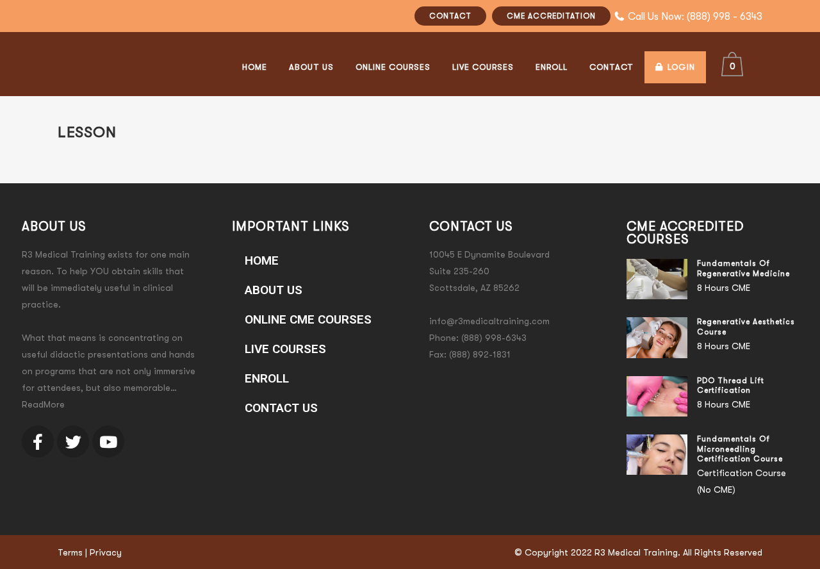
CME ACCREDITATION (551, 16)
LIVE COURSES (285, 349)
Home (262, 260)
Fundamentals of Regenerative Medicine (743, 268)
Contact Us (281, 407)
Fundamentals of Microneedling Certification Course (740, 448)
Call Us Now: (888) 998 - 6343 (695, 16)
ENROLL (267, 378)
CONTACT (450, 16)
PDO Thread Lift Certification (730, 385)
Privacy (106, 552)
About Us (273, 290)
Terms (70, 552)
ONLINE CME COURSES (308, 319)
